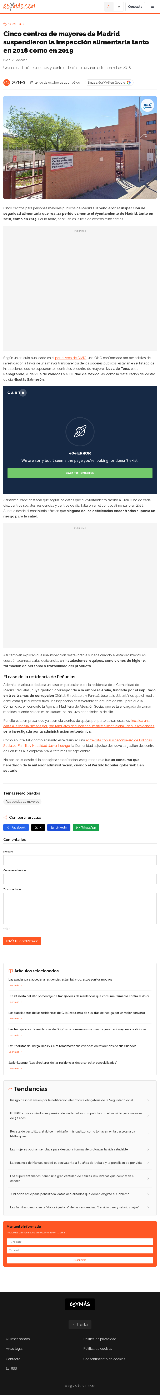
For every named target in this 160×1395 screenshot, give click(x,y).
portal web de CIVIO (70, 358)
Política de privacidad (99, 1339)
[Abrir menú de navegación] (152, 7)
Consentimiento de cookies (104, 1359)
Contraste (135, 6)
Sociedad (16, 24)
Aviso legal (14, 1349)
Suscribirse (80, 1260)
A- (109, 6)
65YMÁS (18, 82)
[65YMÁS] (6, 82)
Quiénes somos (18, 1339)
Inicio (6, 60)
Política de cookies (97, 1349)
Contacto (13, 1359)
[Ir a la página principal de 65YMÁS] (19, 7)
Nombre (8, 851)
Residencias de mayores (22, 801)
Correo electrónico (14, 870)
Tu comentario (12, 889)
